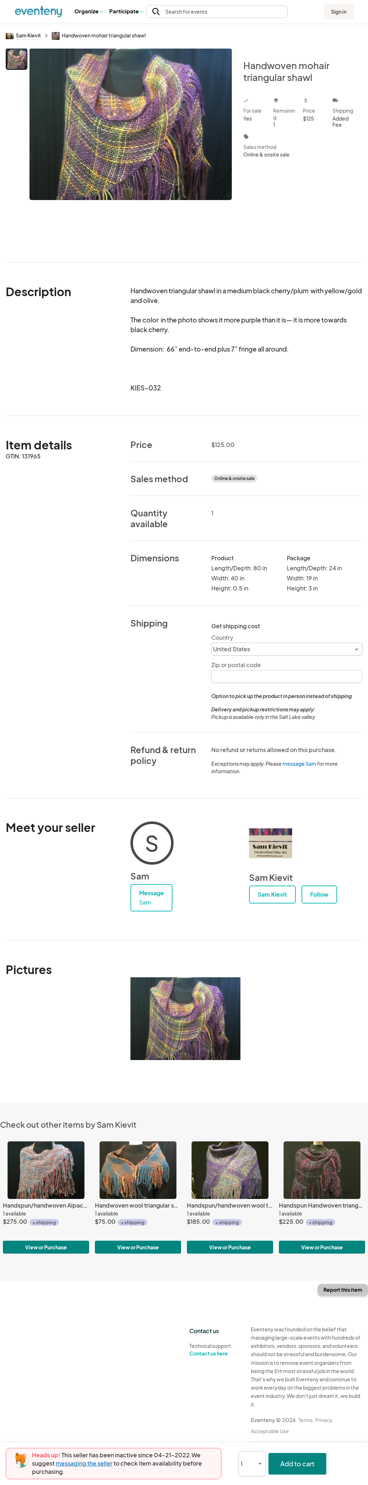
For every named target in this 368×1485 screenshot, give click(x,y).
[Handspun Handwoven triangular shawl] (322, 1170)
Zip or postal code (236, 665)
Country (222, 637)
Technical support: (211, 1350)
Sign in (338, 11)
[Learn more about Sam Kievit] (270, 843)
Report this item (342, 1289)
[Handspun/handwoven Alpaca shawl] (46, 1170)
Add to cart (297, 1463)
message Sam (299, 763)
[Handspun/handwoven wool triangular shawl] (230, 1170)
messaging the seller (84, 1463)
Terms (305, 1420)
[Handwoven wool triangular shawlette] (138, 1170)
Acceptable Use (270, 1431)
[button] (88, 11)
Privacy (323, 1420)
